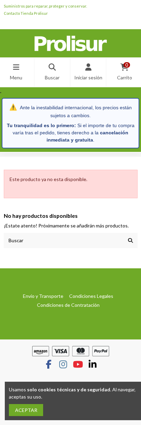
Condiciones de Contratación (68, 305)
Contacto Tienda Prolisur (26, 13)
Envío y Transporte (43, 296)
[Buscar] (130, 240)
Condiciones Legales (91, 296)
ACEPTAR (26, 410)
